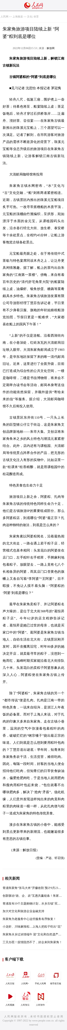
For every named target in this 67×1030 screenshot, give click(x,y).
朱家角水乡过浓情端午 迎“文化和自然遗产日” (33, 934)
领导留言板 (55, 983)
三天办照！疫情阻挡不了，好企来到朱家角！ (32, 942)
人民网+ (25, 983)
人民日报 (9, 983)
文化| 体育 (33, 16)
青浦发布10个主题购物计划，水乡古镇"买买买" (34, 903)
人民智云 (25, 1005)
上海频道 (17, 16)
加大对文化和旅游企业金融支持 (23, 911)
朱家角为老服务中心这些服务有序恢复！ (29, 919)
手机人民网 (40, 983)
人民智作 (40, 1005)
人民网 (4, 16)
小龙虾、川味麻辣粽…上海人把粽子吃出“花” (32, 926)
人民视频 (9, 1005)
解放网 (51, 48)
